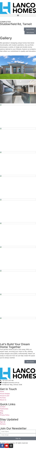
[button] (18, 15)
